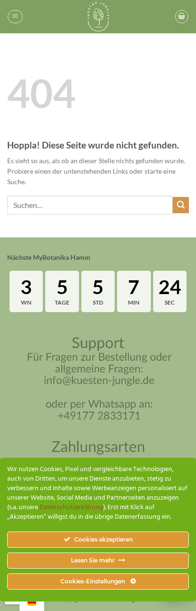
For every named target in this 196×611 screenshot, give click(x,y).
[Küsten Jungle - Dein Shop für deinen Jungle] (98, 16)
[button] (15, 16)
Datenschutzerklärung (71, 507)
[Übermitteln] (181, 205)
